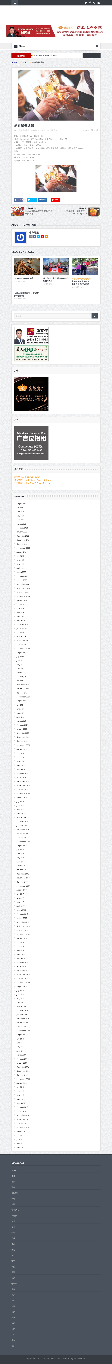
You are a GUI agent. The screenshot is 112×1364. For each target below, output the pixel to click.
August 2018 (21, 845)
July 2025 (20, 556)
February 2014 (22, 1059)
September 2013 (23, 1079)
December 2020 (23, 733)
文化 (13, 1255)
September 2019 (23, 793)
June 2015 (20, 994)
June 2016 (20, 946)
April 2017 (20, 906)
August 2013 (21, 1083)
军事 (13, 1187)
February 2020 (22, 773)
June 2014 (20, 1043)
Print (87, 130)
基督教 (14, 1215)
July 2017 (20, 894)
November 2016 (23, 926)
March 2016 (21, 958)
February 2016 (22, 962)
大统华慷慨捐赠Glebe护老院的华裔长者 (26, 294)
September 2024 (23, 596)
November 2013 (23, 1071)
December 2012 (23, 1115)
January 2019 (22, 825)
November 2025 (23, 540)
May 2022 (20, 664)
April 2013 (20, 1099)
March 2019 (21, 817)
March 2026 (21, 524)
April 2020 (20, 765)
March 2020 (21, 769)
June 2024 (20, 608)
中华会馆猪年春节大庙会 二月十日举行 (38, 212)
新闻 (13, 1266)
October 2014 (22, 1026)
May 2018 (20, 857)
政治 (13, 1244)
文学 (13, 1261)
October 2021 (22, 693)
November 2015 (23, 974)
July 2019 (20, 801)
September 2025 (23, 548)
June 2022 (20, 660)
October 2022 (22, 644)
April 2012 (20, 1147)
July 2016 (20, 942)
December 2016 (23, 922)
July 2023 (20, 632)
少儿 (13, 1227)
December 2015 (23, 970)
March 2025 (21, 572)
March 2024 (21, 620)
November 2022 (23, 640)
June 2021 (20, 709)
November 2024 (23, 588)
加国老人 (15, 1193)
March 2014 (21, 1055)
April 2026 (20, 520)
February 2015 (22, 1010)
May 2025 (20, 564)
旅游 (13, 1272)
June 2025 (20, 560)
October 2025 (22, 544)
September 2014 (23, 1030)
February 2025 (22, 576)
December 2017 (23, 874)
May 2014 (20, 1047)
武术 (13, 1278)
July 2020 (20, 753)
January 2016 (22, 966)
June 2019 (20, 805)
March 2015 (21, 1006)
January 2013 (22, 1111)
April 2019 (20, 813)
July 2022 (20, 656)
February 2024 (22, 624)
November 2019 (23, 785)
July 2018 (20, 849)
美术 (13, 1312)
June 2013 (20, 1091)
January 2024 (22, 628)
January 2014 (22, 1063)
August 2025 (21, 552)
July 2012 (20, 1135)
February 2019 (22, 821)
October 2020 (22, 741)
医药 (13, 1198)
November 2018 (23, 833)
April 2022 (20, 668)
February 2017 (22, 914)
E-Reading (15, 1170)
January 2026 (22, 532)
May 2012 (20, 1143)
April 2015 (20, 1002)
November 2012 (23, 1119)
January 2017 (22, 918)
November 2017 (23, 878)
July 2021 (20, 705)
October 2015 (22, 978)
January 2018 (22, 869)
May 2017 (20, 902)
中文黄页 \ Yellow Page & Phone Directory (32, 483)
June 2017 (20, 898)
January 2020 (22, 777)
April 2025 (20, 568)
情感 (13, 1238)
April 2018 (20, 862)
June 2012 (20, 1139)
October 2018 (22, 837)
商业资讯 (15, 1210)
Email (95, 130)
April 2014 (20, 1051)
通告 (55, 130)
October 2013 (22, 1075)
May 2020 (20, 761)
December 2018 (23, 829)
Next (81, 208)
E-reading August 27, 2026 (45, 56)
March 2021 (21, 721)
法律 (13, 1289)
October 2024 (22, 592)
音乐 (13, 1346)
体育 (13, 1176)
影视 (13, 1232)
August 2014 (21, 1034)
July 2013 (20, 1087)
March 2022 (21, 672)
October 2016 (22, 930)
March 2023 (21, 636)
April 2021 (20, 717)
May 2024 (20, 612)
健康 (13, 1181)
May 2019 (20, 809)
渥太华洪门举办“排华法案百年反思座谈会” (56, 279)
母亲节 (14, 1283)
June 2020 (20, 757)
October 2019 (22, 789)
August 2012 (21, 1131)
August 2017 (21, 890)
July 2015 (20, 990)
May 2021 (20, 713)
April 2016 (20, 954)
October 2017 (22, 882)
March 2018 (21, 866)
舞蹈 (13, 1323)
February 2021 (22, 725)
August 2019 (21, 797)
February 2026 (22, 528)
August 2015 (21, 986)
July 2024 (20, 604)
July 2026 (20, 507)
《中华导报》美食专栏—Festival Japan (75, 212)
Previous (32, 208)
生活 (13, 1295)
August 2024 (21, 600)
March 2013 (21, 1103)
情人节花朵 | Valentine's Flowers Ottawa (32, 480)
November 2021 (23, 688)
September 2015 (23, 982)
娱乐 (13, 1221)
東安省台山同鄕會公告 (23, 278)
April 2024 (20, 616)
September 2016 (23, 934)
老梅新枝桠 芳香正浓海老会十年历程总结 (80, 282)
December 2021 (23, 685)
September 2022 (23, 648)
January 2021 (22, 729)
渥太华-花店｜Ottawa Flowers (27, 477)
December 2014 (23, 1018)
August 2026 (21, 503)
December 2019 (23, 781)
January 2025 (22, 580)
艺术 (13, 1329)
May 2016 (20, 950)
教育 (13, 1249)
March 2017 (21, 910)
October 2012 (22, 1123)
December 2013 (23, 1067)
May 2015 (20, 998)
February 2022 (22, 676)
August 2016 (21, 938)
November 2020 (23, 737)
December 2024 (23, 584)
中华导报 (26, 130)
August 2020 (21, 749)
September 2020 (23, 745)
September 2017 (23, 886)
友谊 (13, 1204)
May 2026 (20, 516)
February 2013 (22, 1107)
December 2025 (23, 536)
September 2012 (23, 1127)
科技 (13, 1306)
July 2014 (20, 1039)
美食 (13, 1317)
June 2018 (20, 853)
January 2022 (22, 680)
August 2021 (21, 701)
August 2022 (21, 652)
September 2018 (23, 841)
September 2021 (23, 697)
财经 (13, 1334)
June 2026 (20, 511)
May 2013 (20, 1095)
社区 (51, 130)
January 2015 (22, 1014)
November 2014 (23, 1022)
